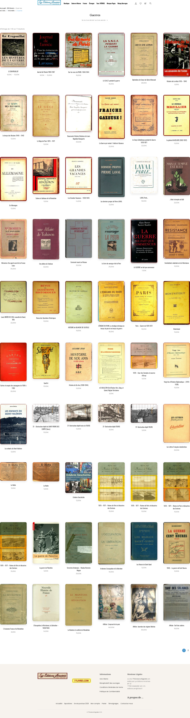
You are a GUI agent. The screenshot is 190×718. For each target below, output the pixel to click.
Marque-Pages (111, 3)
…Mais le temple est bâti (177, 199)
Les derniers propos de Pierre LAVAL (111, 201)
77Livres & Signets (93, 712)
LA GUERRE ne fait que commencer (144, 267)
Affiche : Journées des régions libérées (144, 626)
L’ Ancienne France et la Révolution (13, 628)
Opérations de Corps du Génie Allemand (144, 79)
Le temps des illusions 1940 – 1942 (13, 135)
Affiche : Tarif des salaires (176, 625)
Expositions (68, 704)
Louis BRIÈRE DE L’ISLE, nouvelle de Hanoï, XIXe (13, 318)
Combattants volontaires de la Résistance (177, 263)
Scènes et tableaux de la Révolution (46, 198)
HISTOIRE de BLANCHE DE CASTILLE (78, 327)
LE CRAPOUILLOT (13, 71)
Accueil (3, 8)
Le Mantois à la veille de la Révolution (79, 630)
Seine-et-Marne (76, 3)
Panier (104, 704)
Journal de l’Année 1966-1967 (46, 72)
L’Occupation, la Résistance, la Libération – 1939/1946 (45, 626)
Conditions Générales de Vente (111, 687)
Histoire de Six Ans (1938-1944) (78, 385)
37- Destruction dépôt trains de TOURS (78, 425)
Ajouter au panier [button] (78, 80)
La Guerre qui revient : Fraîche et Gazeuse (111, 143)
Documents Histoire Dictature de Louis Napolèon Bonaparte (78, 137)
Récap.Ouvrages (123, 3)
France (85, 3)
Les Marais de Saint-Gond (144, 564)
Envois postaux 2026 (81, 704)
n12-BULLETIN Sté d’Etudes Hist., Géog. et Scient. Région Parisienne (111, 389)
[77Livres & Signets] (49, 2)
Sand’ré (46, 383)
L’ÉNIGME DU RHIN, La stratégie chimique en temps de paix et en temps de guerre (111, 327)
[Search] (150, 3)
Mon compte (95, 704)
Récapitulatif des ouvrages (110, 683)
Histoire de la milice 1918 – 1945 (177, 81)
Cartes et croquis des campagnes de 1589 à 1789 (13, 386)
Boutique (66, 3)
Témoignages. (113, 704)
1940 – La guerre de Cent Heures (177, 568)
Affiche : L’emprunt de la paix (111, 624)
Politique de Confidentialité (110, 691)
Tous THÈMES (100, 3)
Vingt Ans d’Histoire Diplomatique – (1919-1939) (177, 383)
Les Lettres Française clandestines (177, 447)
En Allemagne (13, 205)
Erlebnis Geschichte (78, 497)
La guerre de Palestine (46, 567)
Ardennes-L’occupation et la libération (111, 568)
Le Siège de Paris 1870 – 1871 (46, 141)
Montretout (176, 329)
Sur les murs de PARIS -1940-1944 (78, 72)
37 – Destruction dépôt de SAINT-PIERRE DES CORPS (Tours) (46, 427)
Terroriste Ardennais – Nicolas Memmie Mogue (78, 569)
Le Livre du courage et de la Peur (111, 263)
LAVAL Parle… (144, 197)
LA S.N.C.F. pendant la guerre (111, 80)
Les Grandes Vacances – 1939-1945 (78, 198)
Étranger (91, 3)
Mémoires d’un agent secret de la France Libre (13, 264)
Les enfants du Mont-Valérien (13, 448)
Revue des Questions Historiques (46, 318)
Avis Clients (104, 679)
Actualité (59, 704)
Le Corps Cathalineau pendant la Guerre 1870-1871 (144, 141)
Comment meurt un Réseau (79, 262)
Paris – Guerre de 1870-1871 (144, 325)
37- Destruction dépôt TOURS (111, 426)
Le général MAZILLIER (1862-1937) (176, 140)
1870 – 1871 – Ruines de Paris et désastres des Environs (111, 506)
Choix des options (13, 79)
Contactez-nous (127, 704)
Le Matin (13, 485)
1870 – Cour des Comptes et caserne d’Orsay (144, 374)
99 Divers (10, 8)
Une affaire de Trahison (46, 263)
